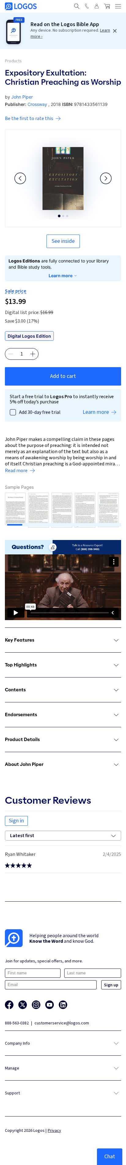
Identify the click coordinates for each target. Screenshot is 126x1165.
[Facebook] (9, 1004)
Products (13, 61)
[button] (20, 178)
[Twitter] (22, 1004)
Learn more (60, 275)
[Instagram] (36, 1004)
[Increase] (33, 354)
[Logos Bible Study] (21, 6)
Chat (109, 1156)
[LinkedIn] (63, 1004)
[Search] (77, 6)
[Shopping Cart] (107, 6)
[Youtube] (49, 1004)
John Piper (22, 96)
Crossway (37, 104)
